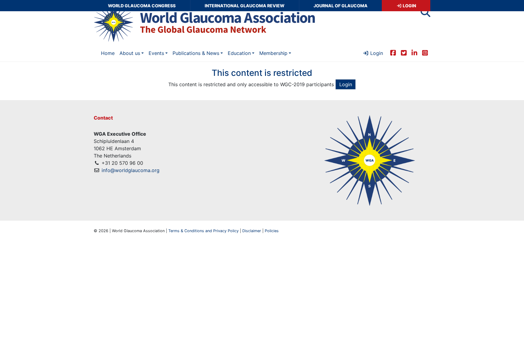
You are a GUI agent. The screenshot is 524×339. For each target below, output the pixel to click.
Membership (273, 53)
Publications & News (196, 53)
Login (409, 5)
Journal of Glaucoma (341, 5)
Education (239, 53)
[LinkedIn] (414, 52)
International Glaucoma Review (244, 5)
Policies (272, 231)
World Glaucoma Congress (142, 5)
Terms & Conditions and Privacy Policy (203, 231)
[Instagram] (425, 52)
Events (156, 53)
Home (108, 53)
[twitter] (403, 52)
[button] (425, 14)
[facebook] (393, 52)
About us (129, 53)
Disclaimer (251, 231)
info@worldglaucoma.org (131, 170)
